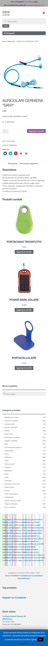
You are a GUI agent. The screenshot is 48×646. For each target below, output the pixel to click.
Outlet (6, 477)
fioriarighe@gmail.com (35, 5)
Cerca (6, 26)
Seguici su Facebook (14, 597)
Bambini (7, 431)
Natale (6, 474)
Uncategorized (9, 497)
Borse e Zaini (8, 434)
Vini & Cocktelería (10, 507)
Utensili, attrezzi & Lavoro (12, 500)
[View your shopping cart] (44, 13)
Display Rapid (8, 451)
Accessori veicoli (9, 424)
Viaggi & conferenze (10, 504)
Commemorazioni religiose (12, 447)
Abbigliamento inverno (11, 417)
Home (4, 41)
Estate (6, 461)
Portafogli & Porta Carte (12, 484)
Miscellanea (8, 470)
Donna (6, 454)
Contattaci (29, 1)
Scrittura (7, 491)
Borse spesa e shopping (12, 437)
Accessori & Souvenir (11, 421)
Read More (24, 643)
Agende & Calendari (10, 427)
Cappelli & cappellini (10, 441)
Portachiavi (7, 480)
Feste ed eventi (9, 464)
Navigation (10, 33)
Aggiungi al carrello (36, 131)
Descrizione (13, 163)
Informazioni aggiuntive (29, 163)
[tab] (13, 163)
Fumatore (7, 467)
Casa (6, 444)
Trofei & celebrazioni (10, 494)
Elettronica (11, 41)
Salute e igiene (9, 487)
